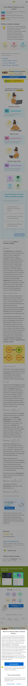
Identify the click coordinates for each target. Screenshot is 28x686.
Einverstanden (14, 664)
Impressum (18, 683)
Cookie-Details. (16, 644)
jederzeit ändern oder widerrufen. (8, 656)
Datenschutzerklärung (6, 644)
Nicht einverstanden (14, 675)
